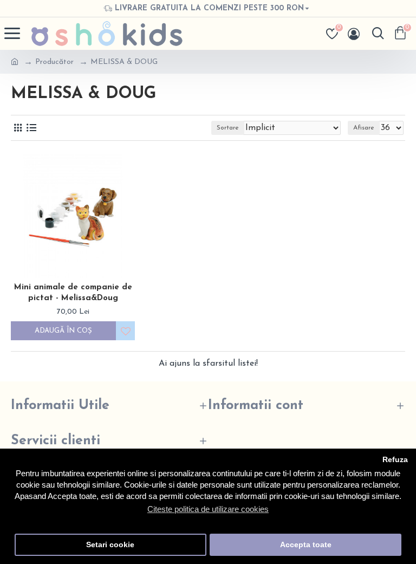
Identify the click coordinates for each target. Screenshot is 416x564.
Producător (54, 62)
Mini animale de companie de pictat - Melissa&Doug (73, 292)
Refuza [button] (395, 460)
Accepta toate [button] (306, 545)
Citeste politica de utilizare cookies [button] (208, 509)
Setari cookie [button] (110, 545)
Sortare (228, 128)
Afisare (363, 128)
